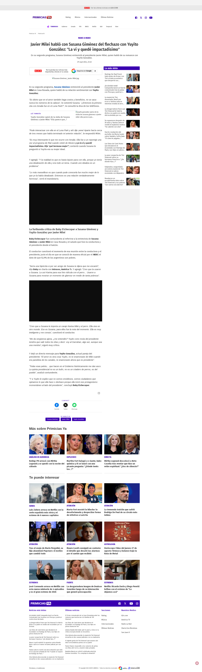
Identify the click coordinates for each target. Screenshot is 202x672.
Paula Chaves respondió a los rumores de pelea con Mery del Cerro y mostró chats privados (81, 647)
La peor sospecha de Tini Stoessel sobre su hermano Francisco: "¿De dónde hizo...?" (44, 638)
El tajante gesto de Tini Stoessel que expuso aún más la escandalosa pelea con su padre (81, 641)
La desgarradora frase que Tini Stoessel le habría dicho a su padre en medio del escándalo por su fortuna (45, 624)
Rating (68, 17)
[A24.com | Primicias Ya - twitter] (141, 18)
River (116, 26)
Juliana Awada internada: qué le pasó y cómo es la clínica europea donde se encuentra (82, 631)
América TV (125, 620)
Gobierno (64, 26)
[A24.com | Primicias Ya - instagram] (146, 18)
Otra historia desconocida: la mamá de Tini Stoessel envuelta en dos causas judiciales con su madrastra (46, 658)
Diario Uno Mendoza (129, 628)
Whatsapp (74, 409)
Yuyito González (79, 419)
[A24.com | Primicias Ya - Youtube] (150, 18)
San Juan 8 (125, 632)
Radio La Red (126, 624)
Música (77, 17)
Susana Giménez (62, 87)
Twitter (66, 409)
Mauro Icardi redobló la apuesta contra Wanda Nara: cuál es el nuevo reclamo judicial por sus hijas (45, 644)
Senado (73, 26)
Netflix (94, 26)
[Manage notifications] (197, 663)
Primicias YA (32, 33)
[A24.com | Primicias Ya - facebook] (136, 18)
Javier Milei (65, 419)
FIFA (80, 26)
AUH (101, 26)
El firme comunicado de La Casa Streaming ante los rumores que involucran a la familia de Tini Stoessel (82, 617)
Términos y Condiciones (37, 668)
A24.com (124, 616)
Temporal (109, 26)
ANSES (87, 26)
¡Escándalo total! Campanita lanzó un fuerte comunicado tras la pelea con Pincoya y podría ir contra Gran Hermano (45, 617)
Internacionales (90, 17)
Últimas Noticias (107, 17)
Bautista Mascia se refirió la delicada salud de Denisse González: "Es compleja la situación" (80, 652)
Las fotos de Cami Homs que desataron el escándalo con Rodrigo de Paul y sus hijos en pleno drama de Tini (44, 632)
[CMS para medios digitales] (134, 668)
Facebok (56, 409)
